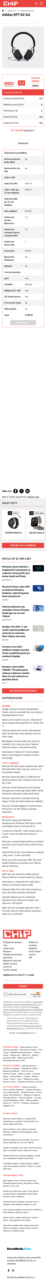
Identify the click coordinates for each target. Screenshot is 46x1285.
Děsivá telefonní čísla (28, 1047)
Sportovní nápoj (9, 1074)
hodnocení (28, 130)
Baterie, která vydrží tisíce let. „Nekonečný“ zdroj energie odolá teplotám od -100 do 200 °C (22, 723)
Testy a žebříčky (10, 763)
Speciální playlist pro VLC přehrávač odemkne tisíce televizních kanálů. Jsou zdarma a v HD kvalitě (20, 900)
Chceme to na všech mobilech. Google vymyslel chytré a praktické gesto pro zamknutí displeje (16, 651)
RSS (30, 957)
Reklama (7, 951)
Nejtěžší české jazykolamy (21, 1052)
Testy (4, 683)
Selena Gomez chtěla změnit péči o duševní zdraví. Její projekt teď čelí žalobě (21, 1218)
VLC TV (16, 1103)
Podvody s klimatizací (30, 1103)
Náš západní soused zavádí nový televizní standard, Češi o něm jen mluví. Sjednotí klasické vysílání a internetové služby (21, 744)
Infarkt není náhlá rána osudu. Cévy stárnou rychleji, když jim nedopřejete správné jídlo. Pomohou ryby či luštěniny (21, 1193)
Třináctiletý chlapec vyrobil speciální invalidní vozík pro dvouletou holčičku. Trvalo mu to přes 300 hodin (22, 1166)
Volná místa (8, 948)
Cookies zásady (10, 970)
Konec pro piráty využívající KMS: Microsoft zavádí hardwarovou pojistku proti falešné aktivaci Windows (22, 863)
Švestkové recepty (31, 1079)
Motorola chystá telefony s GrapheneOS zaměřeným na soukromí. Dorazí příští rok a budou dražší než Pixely (16, 571)
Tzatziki (27, 1076)
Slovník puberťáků (10, 1050)
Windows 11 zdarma (32, 1095)
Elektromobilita (32, 1100)
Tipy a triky (8, 871)
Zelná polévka (16, 1076)
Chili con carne (27, 1071)
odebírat (23, 986)
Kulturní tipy (15, 1055)
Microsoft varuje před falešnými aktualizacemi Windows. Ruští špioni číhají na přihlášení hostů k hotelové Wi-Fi (21, 823)
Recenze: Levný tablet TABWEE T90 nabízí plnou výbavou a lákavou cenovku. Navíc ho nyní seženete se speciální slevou (16, 673)
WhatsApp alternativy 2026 (14, 1060)
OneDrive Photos (28, 1092)
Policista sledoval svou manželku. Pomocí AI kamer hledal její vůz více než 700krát (15, 611)
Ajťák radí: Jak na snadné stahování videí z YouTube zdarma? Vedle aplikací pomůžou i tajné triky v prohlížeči (22, 911)
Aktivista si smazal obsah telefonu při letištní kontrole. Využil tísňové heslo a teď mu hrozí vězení (23, 844)
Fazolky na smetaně (11, 1068)
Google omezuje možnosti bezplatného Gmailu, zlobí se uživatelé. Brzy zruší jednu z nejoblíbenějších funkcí (22, 712)
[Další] (42, 524)
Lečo (19, 1079)
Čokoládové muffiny (29, 1068)
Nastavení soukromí (12, 960)
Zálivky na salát (24, 1074)
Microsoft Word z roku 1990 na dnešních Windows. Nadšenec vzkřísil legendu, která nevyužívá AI (16, 591)
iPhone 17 (7, 1103)
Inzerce (32, 954)
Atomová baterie (25, 1098)
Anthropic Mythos (10, 1098)
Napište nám (33, 497)
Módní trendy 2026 (25, 1058)
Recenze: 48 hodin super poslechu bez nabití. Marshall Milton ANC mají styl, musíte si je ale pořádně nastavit (22, 769)
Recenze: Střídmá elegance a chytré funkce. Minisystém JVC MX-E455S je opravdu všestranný (22, 809)
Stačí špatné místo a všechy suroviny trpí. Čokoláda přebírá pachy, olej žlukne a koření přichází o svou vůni (21, 1183)
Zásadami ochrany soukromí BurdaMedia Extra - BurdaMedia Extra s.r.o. (23, 1009)
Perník (12, 1079)
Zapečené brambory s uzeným (30, 1082)
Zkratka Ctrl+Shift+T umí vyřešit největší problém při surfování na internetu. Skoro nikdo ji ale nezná (15, 631)
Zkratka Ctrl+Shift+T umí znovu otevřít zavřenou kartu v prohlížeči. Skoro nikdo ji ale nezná (22, 1149)
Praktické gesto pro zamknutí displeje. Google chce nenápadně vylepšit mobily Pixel (21, 1157)
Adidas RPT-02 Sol (27, 11)
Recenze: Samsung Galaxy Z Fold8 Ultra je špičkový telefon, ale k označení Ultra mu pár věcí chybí (23, 780)
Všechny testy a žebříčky (23, 545)
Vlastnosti (23, 143)
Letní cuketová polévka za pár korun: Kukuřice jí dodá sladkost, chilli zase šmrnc (22, 1211)
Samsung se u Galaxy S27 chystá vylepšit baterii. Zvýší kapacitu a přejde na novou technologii (20, 755)
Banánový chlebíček (11, 1071)
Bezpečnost (7, 580)
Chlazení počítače (29, 1087)
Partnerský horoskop (28, 1050)
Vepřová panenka (29, 1066)
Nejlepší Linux (8, 1106)
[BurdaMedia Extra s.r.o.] (17, 934)
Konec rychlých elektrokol (13, 1090)
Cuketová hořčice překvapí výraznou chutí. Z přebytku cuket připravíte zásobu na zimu (21, 1203)
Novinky (5, 600)
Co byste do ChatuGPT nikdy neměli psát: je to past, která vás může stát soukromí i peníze (22, 834)
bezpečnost (8, 817)
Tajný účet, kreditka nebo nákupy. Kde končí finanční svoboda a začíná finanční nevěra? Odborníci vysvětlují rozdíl (21, 1228)
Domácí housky (9, 1082)
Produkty (12, 11)
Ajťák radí (26, 1055)
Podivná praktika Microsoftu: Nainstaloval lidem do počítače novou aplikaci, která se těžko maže (21, 733)
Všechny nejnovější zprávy (23, 691)
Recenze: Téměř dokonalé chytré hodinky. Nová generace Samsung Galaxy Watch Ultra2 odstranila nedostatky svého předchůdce (22, 790)
